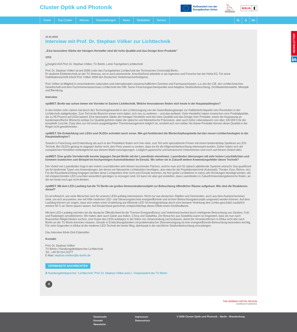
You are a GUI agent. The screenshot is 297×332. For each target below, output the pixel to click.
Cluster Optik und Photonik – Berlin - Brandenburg (215, 316)
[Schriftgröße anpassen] (245, 20)
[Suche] (238, 20)
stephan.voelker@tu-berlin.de (73, 255)
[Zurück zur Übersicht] (49, 284)
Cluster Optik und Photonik (76, 7)
